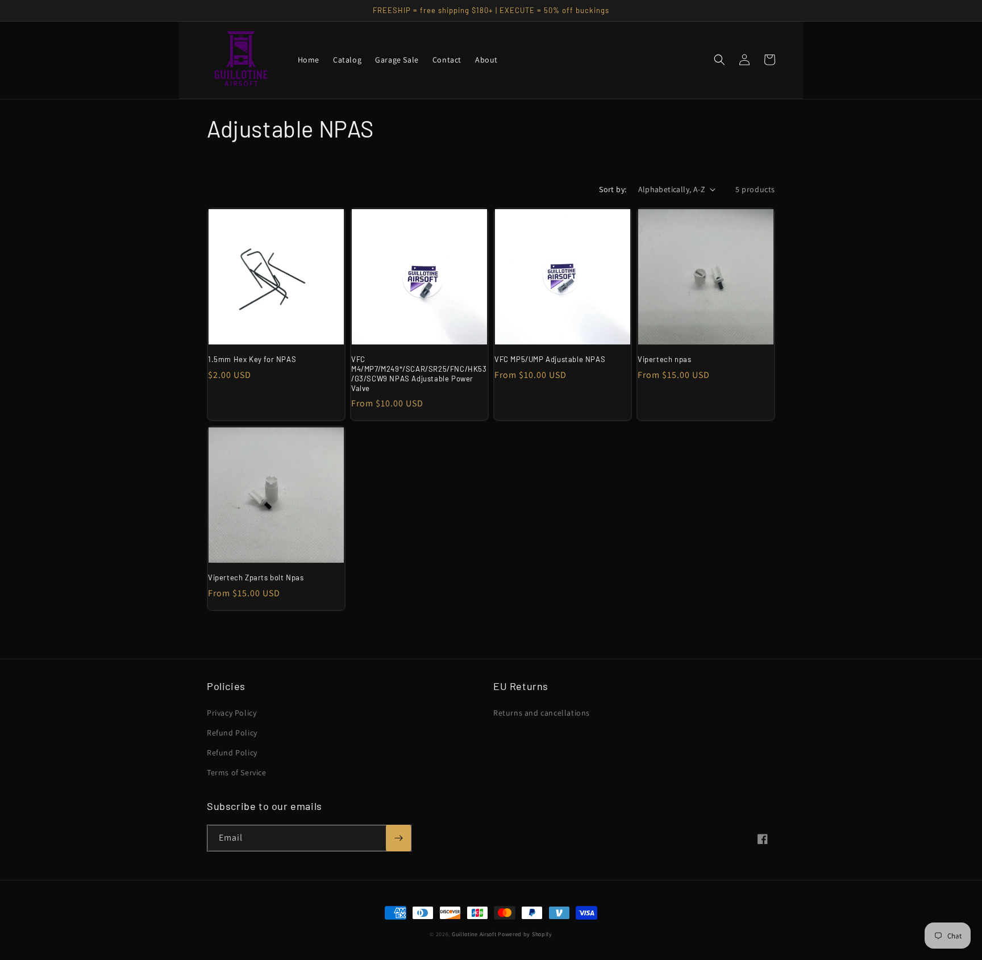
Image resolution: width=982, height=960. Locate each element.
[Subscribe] (398, 838)
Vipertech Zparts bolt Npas (256, 577)
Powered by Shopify (525, 934)
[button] (719, 59)
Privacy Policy (231, 713)
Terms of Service (237, 772)
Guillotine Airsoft (474, 934)
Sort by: (612, 189)
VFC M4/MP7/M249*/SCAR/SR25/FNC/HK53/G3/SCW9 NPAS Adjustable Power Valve (419, 374)
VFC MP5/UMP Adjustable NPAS (549, 359)
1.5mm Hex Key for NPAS (252, 359)
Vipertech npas (664, 359)
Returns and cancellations (541, 713)
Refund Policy (232, 733)
